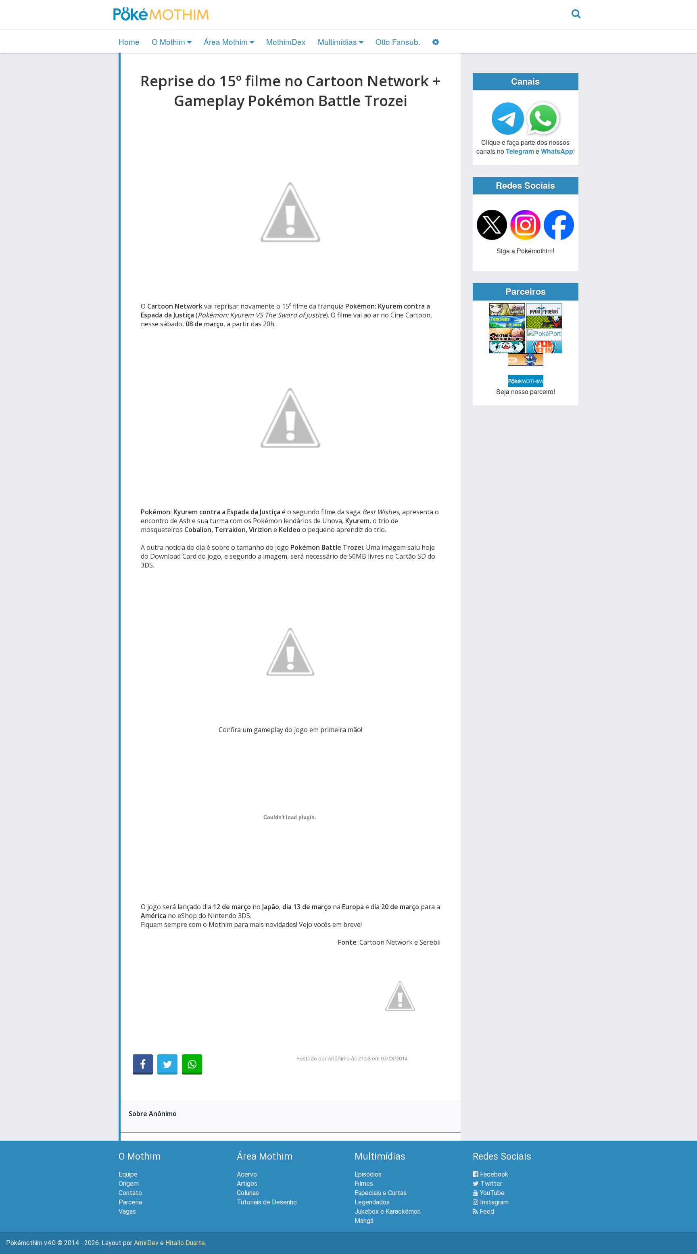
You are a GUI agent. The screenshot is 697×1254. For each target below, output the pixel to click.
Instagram (493, 1202)
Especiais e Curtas (381, 1193)
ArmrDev (146, 1243)
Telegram (520, 151)
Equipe (128, 1174)
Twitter (490, 1183)
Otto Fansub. (398, 41)
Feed (486, 1211)
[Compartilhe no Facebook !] (143, 1064)
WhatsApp (557, 151)
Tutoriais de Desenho (267, 1202)
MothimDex (286, 41)
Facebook (493, 1174)
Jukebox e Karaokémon (388, 1211)
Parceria (130, 1202)
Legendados (372, 1202)
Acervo (247, 1174)
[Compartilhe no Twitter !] (167, 1064)
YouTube (491, 1193)
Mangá (364, 1221)
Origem (129, 1183)
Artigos (247, 1183)
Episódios (368, 1174)
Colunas (248, 1193)
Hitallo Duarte (185, 1243)
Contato (130, 1193)
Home (129, 41)
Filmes (364, 1183)
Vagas (127, 1211)
